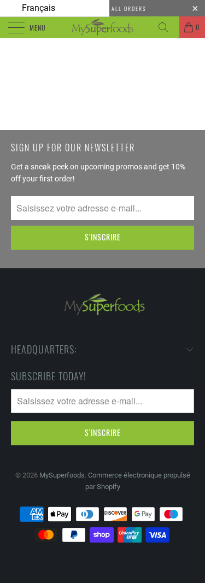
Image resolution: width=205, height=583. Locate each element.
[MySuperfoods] (102, 27)
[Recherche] (167, 27)
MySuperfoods (62, 475)
